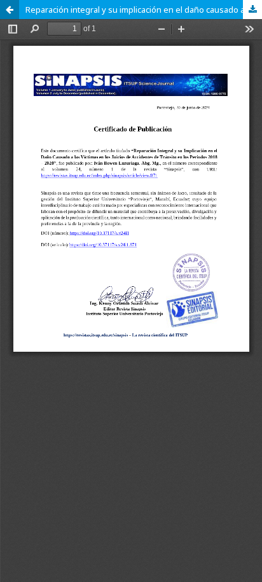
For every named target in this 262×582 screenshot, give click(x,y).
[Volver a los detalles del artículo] (9, 9)
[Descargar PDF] (252, 9)
